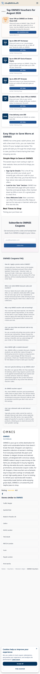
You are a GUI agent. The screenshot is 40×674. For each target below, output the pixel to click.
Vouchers (10, 569)
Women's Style (20, 569)
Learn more (16, 659)
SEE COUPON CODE (23, 32)
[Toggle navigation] (37, 3)
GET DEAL (23, 50)
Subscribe (20, 245)
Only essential (20, 669)
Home (3, 569)
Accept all (20, 664)
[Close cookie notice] (37, 649)
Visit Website (7, 439)
